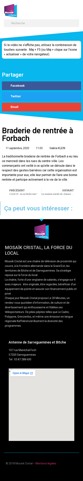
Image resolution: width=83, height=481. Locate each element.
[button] (75, 8)
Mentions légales (46, 463)
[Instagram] (52, 471)
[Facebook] (30, 471)
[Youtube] (37, 471)
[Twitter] (45, 471)
